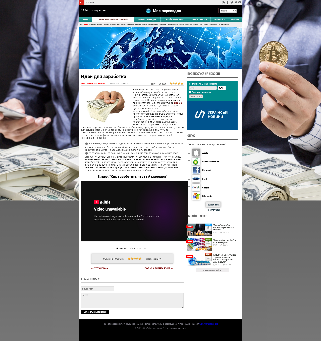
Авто (81, 24)
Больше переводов (147, 19)
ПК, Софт (123, 24)
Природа (181, 24)
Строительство (213, 24)
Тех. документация (224, 24)
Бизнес (86, 24)
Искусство (113, 24)
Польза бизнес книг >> (158, 268)
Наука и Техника (153, 24)
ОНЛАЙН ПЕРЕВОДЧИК (174, 19)
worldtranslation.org (208, 323)
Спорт (200, 24)
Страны (206, 24)
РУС (82, 2)
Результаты (213, 209)
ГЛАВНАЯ (86, 19)
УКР (87, 2)
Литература (130, 24)
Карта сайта (219, 19)
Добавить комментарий (95, 311)
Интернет (106, 24)
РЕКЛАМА (235, 19)
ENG (92, 2)
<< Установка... (100, 268)
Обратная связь (199, 19)
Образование (162, 24)
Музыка (144, 24)
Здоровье (99, 24)
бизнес (178, 102)
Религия (195, 24)
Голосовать (213, 204)
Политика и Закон (173, 24)
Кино (118, 24)
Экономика (92, 24)
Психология (188, 24)
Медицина (138, 24)
